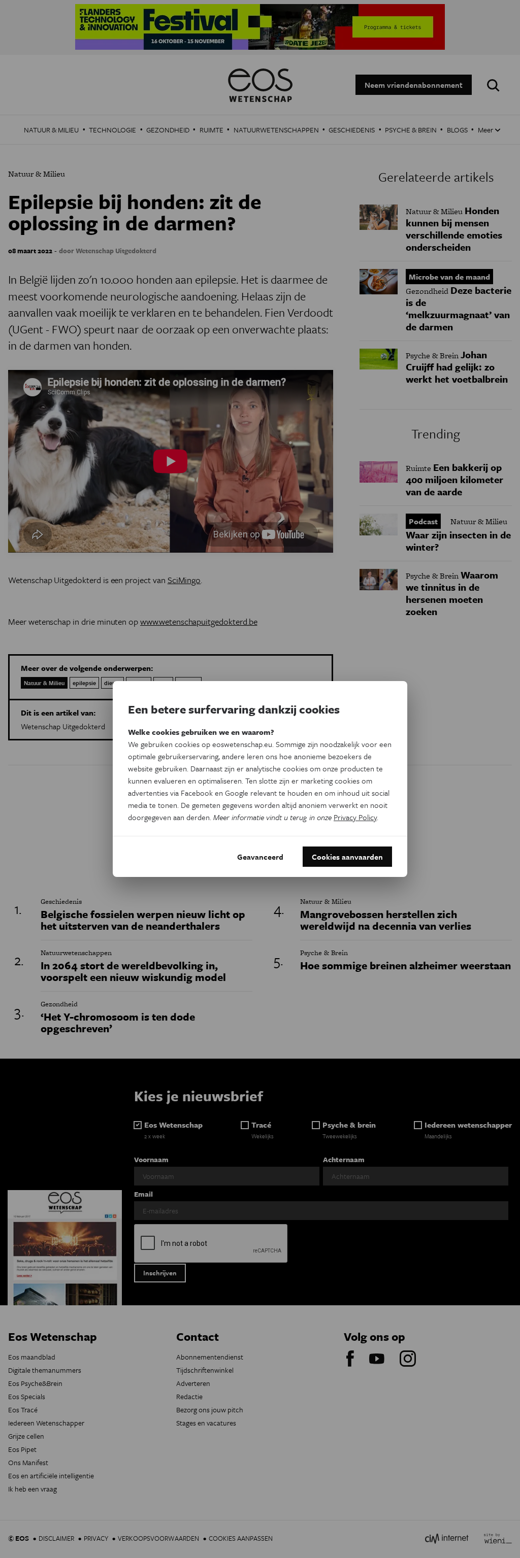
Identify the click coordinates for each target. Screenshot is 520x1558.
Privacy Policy (355, 817)
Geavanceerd (260, 856)
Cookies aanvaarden (347, 856)
